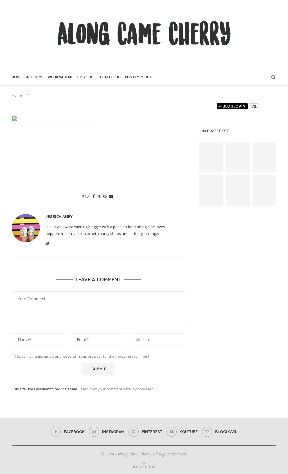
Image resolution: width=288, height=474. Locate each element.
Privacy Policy (138, 77)
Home (17, 77)
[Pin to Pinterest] (105, 196)
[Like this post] (87, 196)
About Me (34, 77)
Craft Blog (110, 77)
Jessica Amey (59, 216)
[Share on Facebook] (94, 196)
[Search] (273, 77)
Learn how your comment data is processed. (116, 388)
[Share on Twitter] (99, 196)
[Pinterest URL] (211, 157)
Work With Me (60, 77)
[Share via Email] (111, 196)
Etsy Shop (86, 77)
